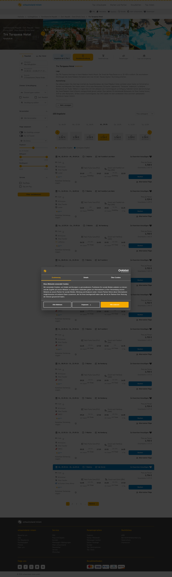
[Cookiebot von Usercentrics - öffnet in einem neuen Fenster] (120, 270)
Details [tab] (86, 277)
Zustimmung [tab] (56, 277)
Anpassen (84, 304)
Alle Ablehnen (57, 304)
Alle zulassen (114, 304)
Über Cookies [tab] (116, 277)
